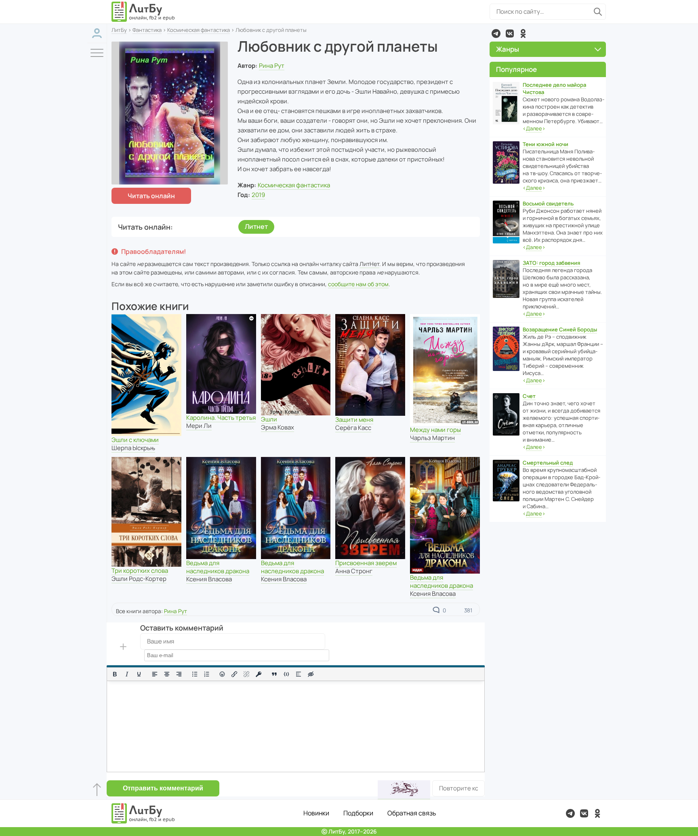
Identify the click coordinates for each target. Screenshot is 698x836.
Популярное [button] (516, 69)
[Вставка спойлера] (298, 674)
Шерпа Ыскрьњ (133, 448)
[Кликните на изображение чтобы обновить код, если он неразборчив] (404, 789)
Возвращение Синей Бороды (560, 329)
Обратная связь (411, 813)
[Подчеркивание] (139, 674)
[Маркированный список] (195, 674)
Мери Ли (199, 425)
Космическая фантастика (198, 30)
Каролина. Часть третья (221, 417)
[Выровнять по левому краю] (155, 674)
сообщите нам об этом (358, 284)
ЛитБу (119, 30)
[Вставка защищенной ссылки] (258, 674)
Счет (529, 396)
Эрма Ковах (277, 427)
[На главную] (143, 12)
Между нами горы (435, 429)
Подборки (358, 813)
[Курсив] (127, 674)
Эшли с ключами (135, 440)
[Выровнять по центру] (167, 674)
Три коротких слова (139, 570)
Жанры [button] (507, 49)
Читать (151, 196)
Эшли (269, 419)
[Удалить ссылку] (246, 674)
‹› (534, 128)
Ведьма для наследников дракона (217, 567)
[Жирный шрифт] (115, 674)
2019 (258, 195)
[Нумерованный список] (207, 674)
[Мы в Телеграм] (496, 33)
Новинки (316, 813)
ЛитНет (369, 264)
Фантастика (147, 30)
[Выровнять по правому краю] (179, 674)
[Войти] (97, 33)
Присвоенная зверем (366, 563)
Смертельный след (548, 462)
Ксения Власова (209, 579)
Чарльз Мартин (432, 438)
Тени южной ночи (545, 144)
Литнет (256, 226)
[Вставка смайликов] (223, 674)
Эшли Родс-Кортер (138, 578)
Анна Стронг (353, 571)
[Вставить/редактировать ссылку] (234, 674)
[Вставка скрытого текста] (311, 674)
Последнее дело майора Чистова (554, 88)
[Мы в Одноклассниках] (523, 33)
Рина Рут (271, 65)
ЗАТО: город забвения (551, 262)
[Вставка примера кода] (286, 674)
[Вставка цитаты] (274, 674)
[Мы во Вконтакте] (509, 33)
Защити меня (354, 419)
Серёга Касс (353, 427)
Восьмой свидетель (548, 203)
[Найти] (598, 12)
